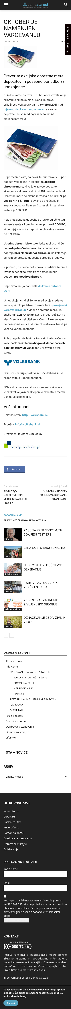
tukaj (23, 996)
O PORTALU (17, 710)
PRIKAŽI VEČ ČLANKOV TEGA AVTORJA (25, 520)
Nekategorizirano (13, 609)
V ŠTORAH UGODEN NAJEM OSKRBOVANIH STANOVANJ (53, 495)
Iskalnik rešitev (14, 715)
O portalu (9, 816)
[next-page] (11, 635)
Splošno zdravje (12, 574)
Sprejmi (11, 1003)
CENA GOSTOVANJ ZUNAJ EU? (45, 548)
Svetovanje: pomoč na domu (30, 677)
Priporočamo (11, 827)
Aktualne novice (15, 661)
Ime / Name (11, 869)
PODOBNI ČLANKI (13, 515)
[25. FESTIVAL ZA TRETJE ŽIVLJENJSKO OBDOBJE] (13, 604)
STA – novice (16, 752)
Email (7, 882)
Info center (12, 666)
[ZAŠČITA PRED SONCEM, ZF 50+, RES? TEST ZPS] (13, 534)
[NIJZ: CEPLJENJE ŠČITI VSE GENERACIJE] (13, 569)
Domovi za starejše (17, 732)
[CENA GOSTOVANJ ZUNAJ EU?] (13, 552)
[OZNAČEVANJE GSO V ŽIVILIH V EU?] (13, 622)
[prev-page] (6, 635)
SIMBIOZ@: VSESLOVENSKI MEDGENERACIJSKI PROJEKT (15, 497)
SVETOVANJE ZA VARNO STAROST (30, 672)
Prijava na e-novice (16, 920)
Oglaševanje (11, 849)
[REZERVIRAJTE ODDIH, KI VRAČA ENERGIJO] (13, 587)
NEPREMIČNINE (23, 688)
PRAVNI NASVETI (23, 683)
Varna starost (11, 811)
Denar (7, 556)
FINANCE (18, 694)
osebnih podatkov (33, 912)
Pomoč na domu (16, 721)
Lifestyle (8, 539)
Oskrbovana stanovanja (20, 726)
